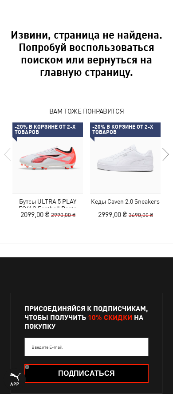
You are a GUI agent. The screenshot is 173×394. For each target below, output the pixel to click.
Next (165, 154)
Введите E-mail (47, 347)
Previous (8, 154)
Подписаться (86, 373)
